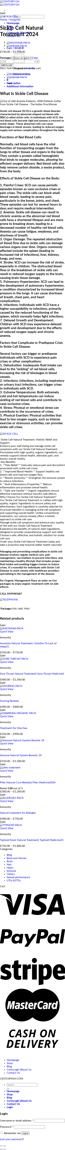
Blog (9, 855)
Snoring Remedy (9, 701)
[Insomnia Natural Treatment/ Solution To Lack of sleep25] (18, 42)
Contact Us (13, 1072)
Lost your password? (12, 1139)
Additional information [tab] (20, 86)
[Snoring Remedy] (11, 686)
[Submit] (8, 1088)
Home (3, 19)
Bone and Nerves (16, 858)
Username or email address (16, 1120)
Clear (35, 58)
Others (11, 874)
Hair (9, 864)
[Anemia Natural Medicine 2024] (17, 46)
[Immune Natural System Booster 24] (22, 740)
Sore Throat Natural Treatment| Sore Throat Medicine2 (32, 673)
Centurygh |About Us (19, 1069)
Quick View (7, 631)
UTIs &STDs (14, 880)
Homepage (13, 23)
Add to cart (6, 65)
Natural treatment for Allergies (18, 813)
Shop (10, 1063)
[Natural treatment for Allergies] (12, 798)
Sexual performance (18, 877)
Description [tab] (13, 83)
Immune (11, 871)
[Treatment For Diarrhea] (18, 713)
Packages (5, 58)
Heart (10, 867)
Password (6, 1126)
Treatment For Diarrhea (13, 728)
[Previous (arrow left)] (1, 1149)
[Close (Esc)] (1, 1145)
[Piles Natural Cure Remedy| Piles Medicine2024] (10, 767)
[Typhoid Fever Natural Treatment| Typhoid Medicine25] (11, 825)
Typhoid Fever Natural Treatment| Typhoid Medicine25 (32, 840)
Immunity (15, 19)
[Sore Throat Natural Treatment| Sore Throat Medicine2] (14, 658)
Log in (25, 1133)
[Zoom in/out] (4, 1145)
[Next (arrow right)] (4, 1149)
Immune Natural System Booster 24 (21, 755)
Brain (10, 861)
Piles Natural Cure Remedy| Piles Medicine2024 (28, 782)
